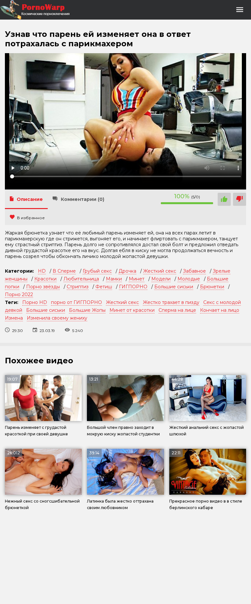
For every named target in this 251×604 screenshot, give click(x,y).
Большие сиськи (173, 287)
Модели (161, 279)
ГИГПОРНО (133, 287)
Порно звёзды (43, 287)
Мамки (114, 279)
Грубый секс (97, 271)
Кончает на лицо (219, 310)
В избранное (31, 217)
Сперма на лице (177, 310)
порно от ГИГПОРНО (76, 302)
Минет (136, 279)
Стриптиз (78, 287)
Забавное (194, 271)
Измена (14, 318)
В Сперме (64, 271)
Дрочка (127, 271)
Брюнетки (212, 287)
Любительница (81, 279)
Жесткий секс (159, 271)
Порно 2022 (19, 294)
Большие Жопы (87, 310)
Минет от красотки (132, 310)
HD (42, 271)
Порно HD (34, 302)
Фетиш (103, 287)
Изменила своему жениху (57, 318)
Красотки (45, 279)
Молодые (188, 279)
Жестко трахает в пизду (171, 302)
